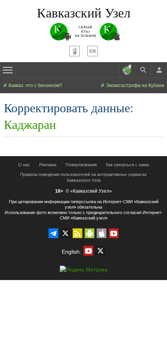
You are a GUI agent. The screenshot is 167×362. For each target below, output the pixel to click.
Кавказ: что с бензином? (34, 85)
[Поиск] (143, 70)
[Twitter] (65, 233)
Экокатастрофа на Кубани (134, 85)
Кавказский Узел (83, 12)
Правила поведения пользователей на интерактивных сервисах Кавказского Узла (83, 177)
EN (92, 51)
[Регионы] (127, 70)
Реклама (47, 164)
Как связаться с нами (127, 164)
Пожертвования (81, 164)
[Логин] (159, 70)
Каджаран (30, 124)
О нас (24, 164)
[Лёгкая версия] (74, 51)
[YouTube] (113, 233)
